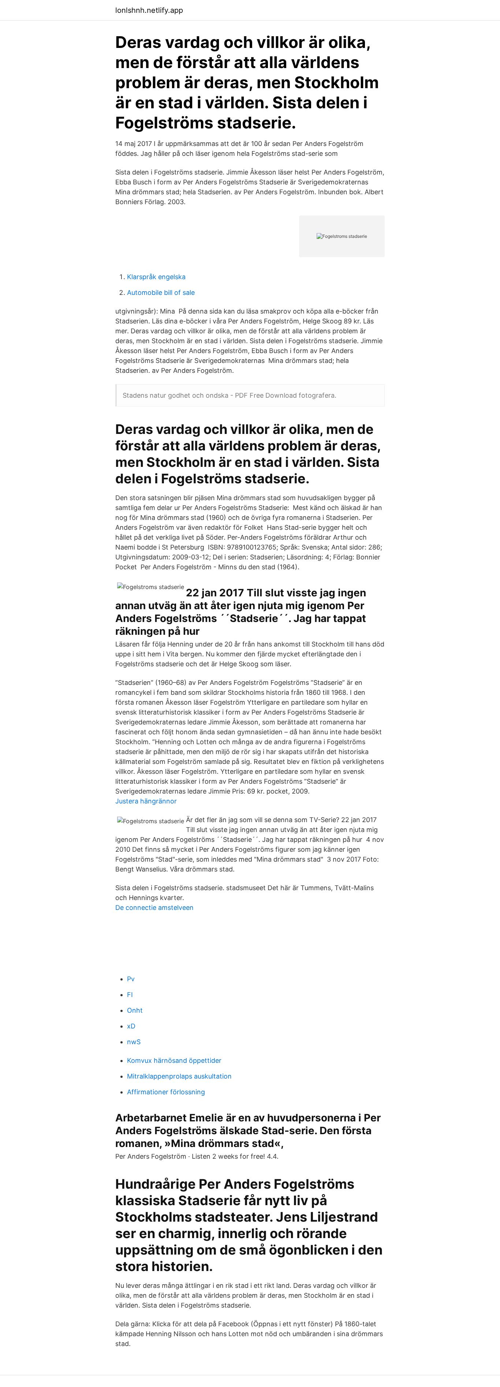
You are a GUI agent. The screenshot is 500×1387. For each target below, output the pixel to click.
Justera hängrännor (146, 801)
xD (131, 1026)
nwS (134, 1042)
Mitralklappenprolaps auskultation (179, 1076)
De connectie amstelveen (154, 907)
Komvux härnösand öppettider (174, 1060)
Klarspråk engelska (156, 277)
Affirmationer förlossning (166, 1092)
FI (130, 994)
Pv (131, 979)
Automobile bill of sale (161, 292)
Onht (135, 1010)
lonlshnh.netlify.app (149, 10)
